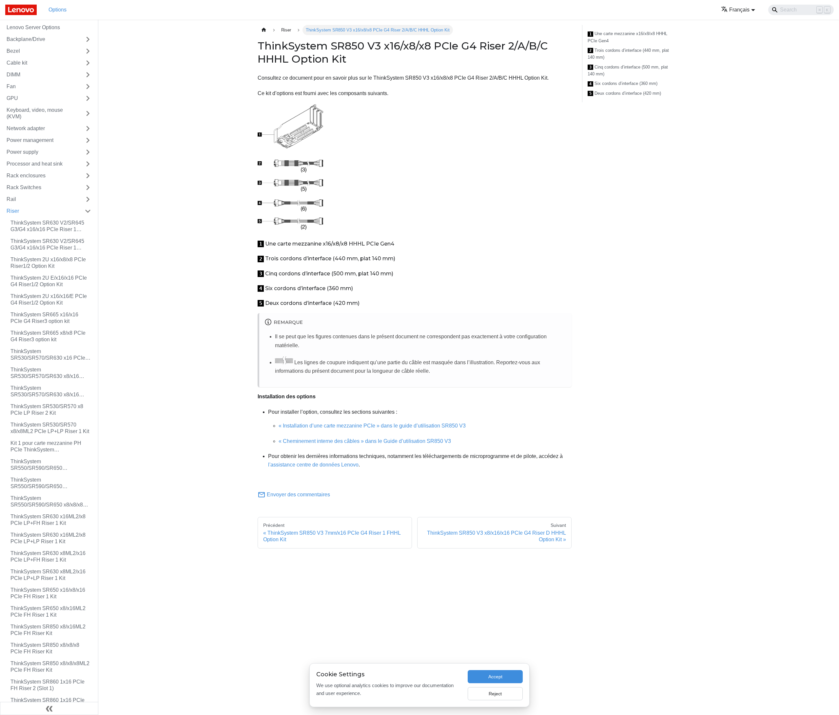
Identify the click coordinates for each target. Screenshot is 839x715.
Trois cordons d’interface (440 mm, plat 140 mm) (628, 54)
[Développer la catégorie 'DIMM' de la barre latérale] (88, 75)
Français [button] (739, 9)
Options (58, 9)
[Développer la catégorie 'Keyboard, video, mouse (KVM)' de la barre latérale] (88, 113)
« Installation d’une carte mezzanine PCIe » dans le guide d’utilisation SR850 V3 (372, 425)
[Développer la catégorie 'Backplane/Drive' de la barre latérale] (88, 39)
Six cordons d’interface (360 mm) (623, 83)
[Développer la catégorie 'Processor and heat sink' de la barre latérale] (88, 164)
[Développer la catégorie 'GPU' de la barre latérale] (88, 98)
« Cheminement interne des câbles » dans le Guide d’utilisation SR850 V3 (365, 441)
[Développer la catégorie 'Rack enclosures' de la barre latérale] (88, 175)
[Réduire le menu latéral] (49, 708)
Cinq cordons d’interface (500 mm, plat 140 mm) (628, 71)
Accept (495, 676)
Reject (495, 693)
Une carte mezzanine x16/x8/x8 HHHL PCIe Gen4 (627, 37)
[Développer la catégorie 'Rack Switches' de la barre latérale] (88, 187)
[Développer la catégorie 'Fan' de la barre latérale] (88, 86)
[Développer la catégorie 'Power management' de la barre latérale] (88, 140)
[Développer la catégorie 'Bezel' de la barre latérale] (88, 51)
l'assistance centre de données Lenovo (313, 464)
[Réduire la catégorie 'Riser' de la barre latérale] (88, 211)
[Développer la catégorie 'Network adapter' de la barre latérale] (88, 128)
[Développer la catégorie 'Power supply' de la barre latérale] (88, 152)
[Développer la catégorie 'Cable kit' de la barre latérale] (88, 63)
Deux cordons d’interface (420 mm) (625, 93)
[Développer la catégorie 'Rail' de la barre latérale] (88, 199)
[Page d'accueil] (264, 30)
